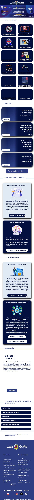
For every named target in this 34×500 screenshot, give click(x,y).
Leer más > (6, 119)
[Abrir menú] (31, 3)
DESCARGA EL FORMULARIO (17, 341)
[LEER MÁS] (17, 380)
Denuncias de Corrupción (7, 460)
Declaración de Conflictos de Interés (9, 464)
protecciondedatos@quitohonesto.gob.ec (16, 332)
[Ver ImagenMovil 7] (17, 11)
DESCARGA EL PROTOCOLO (17, 295)
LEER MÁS (12, 390)
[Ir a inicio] (17, 2)
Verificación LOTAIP (9, 468)
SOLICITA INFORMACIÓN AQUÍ (17, 250)
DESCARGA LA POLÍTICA (17, 337)
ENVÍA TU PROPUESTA (17, 215)
